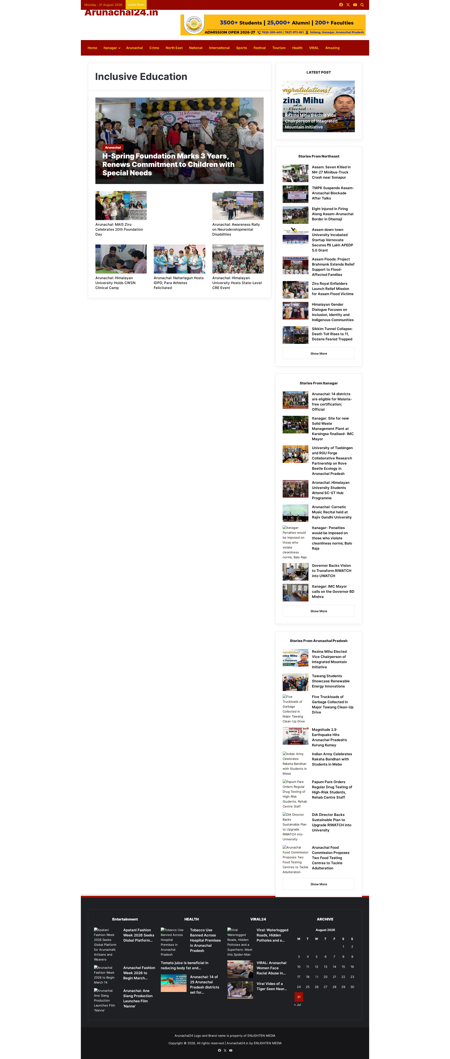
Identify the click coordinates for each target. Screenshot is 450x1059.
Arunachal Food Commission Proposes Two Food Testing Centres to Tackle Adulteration (330, 857)
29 (343, 987)
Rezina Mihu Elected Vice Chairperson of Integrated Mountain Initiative (311, 121)
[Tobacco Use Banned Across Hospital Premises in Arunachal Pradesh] (174, 942)
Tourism (279, 48)
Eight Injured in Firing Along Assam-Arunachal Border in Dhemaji (332, 214)
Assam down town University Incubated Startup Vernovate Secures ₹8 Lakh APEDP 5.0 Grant (332, 239)
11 (307, 967)
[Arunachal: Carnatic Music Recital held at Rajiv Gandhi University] (295, 513)
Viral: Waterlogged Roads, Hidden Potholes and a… (272, 935)
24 (299, 987)
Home (92, 48)
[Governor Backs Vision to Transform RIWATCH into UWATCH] (295, 572)
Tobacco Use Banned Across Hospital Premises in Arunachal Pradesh (205, 940)
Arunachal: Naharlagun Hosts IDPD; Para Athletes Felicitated (179, 283)
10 (298, 967)
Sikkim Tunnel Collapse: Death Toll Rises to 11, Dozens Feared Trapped (332, 334)
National (195, 48)
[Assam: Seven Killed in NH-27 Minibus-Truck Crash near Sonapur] (295, 173)
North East (174, 48)
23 (352, 977)
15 (343, 967)
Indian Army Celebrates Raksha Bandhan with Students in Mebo (332, 759)
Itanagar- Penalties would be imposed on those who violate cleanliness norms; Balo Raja (332, 538)
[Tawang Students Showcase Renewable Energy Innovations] (295, 682)
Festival (260, 48)
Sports (241, 48)
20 (325, 977)
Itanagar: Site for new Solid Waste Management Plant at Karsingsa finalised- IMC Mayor (333, 428)
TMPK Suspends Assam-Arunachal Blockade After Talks (333, 193)
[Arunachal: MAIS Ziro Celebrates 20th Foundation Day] (121, 205)
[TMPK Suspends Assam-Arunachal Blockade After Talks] (295, 194)
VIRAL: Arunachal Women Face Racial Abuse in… (271, 968)
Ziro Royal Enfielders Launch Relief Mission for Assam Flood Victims (332, 288)
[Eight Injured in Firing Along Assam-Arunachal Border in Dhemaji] (295, 215)
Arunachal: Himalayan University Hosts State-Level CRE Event (237, 283)
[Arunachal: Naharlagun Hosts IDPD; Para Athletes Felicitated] (179, 259)
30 (352, 987)
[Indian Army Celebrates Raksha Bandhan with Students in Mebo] (295, 763)
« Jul (297, 1004)
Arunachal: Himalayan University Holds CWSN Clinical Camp (115, 283)
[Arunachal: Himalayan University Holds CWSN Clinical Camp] (121, 259)
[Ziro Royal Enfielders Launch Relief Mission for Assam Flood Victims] (295, 290)
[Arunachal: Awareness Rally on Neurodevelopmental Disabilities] (238, 205)
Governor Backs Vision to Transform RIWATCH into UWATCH (331, 570)
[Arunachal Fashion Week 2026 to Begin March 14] (107, 975)
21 (334, 977)
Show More (319, 353)
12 (316, 967)
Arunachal (134, 48)
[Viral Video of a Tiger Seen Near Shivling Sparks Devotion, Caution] (240, 990)
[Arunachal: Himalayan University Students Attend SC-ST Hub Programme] (295, 489)
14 (334, 967)
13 (325, 967)
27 (325, 987)
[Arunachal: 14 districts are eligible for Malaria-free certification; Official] (295, 400)
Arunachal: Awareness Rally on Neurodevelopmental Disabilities (236, 229)
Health (297, 48)
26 (317, 987)
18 (307, 977)
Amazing (332, 48)
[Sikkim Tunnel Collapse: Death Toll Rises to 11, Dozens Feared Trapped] (295, 335)
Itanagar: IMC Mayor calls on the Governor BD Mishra (333, 591)
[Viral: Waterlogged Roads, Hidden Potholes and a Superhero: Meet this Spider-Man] (240, 942)
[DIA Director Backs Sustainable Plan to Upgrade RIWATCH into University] (295, 827)
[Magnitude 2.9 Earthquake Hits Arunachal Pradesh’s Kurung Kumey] (295, 736)
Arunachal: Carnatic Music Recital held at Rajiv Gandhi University (332, 512)
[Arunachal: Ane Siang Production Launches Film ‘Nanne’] (107, 1000)
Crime (154, 48)
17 (298, 977)
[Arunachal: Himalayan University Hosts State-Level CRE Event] (238, 259)
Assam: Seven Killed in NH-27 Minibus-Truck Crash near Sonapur (331, 172)
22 (343, 977)
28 (334, 987)
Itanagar (110, 48)
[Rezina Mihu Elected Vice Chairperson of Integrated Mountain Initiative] (295, 658)
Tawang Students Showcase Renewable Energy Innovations (331, 681)
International (219, 48)
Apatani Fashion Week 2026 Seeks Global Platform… (138, 935)
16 (352, 967)
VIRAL (314, 48)
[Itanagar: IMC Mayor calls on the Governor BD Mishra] (295, 592)
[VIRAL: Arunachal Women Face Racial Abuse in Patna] (240, 969)
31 (298, 997)
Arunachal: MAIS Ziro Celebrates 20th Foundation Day (119, 229)
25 (308, 987)
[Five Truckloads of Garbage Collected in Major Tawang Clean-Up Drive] (295, 709)
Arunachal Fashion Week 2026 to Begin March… (139, 972)
